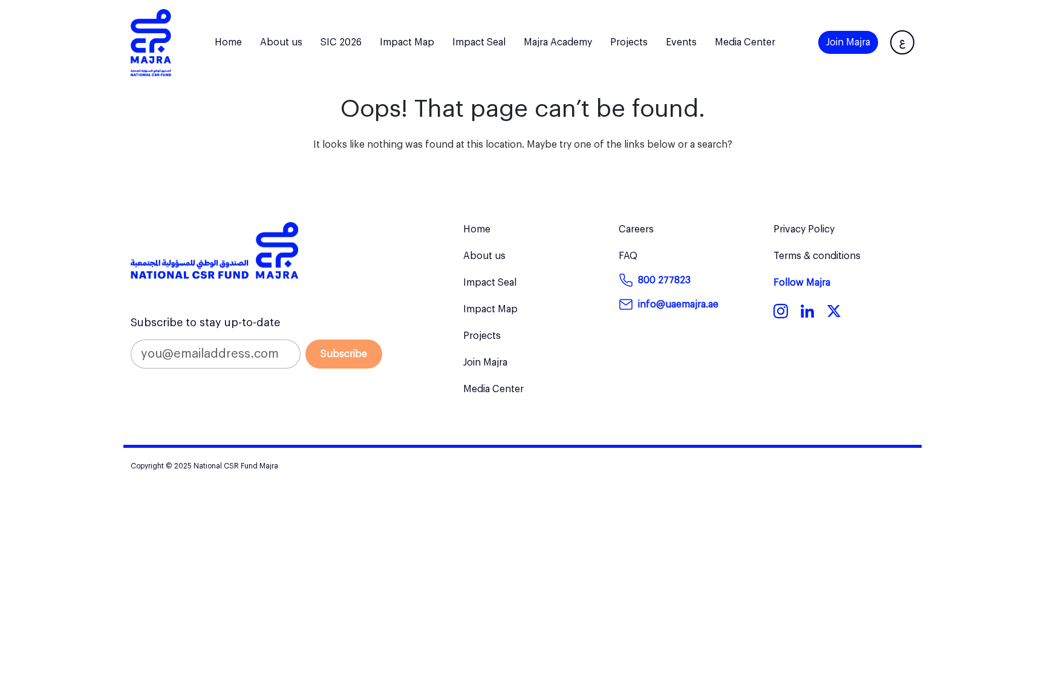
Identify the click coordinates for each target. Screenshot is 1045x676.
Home (228, 42)
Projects (629, 42)
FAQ (628, 256)
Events (681, 42)
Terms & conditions (817, 256)
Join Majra (848, 42)
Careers (636, 229)
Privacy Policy (804, 229)
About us (281, 42)
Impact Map (407, 42)
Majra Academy (558, 42)
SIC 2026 (341, 42)
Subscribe (344, 354)
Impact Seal (479, 42)
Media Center (745, 42)
